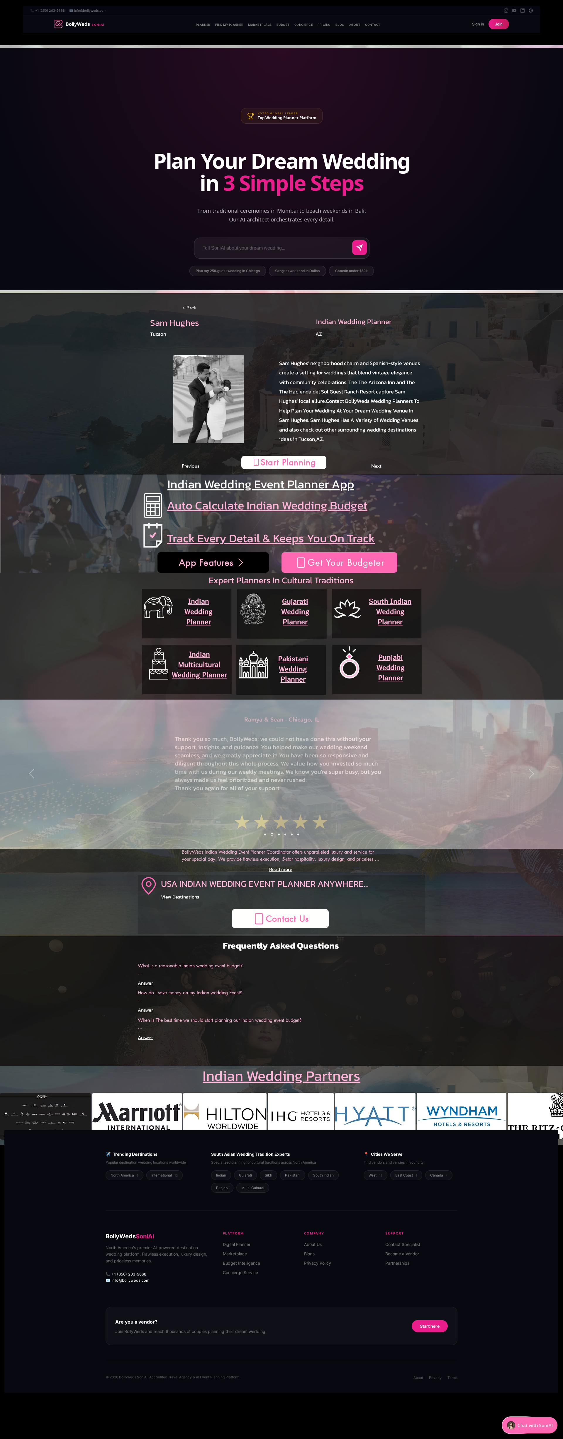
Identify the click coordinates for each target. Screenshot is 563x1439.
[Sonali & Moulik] (285, 834)
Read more (280, 869)
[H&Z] (265, 834)
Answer (145, 982)
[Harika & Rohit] (278, 834)
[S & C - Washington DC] (292, 834)
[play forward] (555, 1116)
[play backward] (7, 1116)
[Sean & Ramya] (271, 834)
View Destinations (180, 896)
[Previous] (31, 774)
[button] (283, 462)
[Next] (531, 774)
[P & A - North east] (298, 834)
